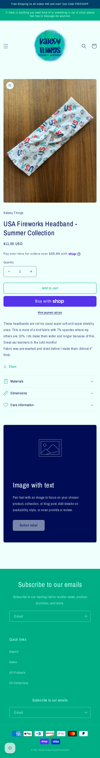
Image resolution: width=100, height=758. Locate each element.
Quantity (8, 262)
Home (13, 662)
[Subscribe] (85, 616)
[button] (6, 46)
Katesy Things (45, 749)
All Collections (18, 683)
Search (14, 652)
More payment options (50, 312)
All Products (17, 672)
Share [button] (13, 366)
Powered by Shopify (60, 749)
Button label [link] (29, 525)
